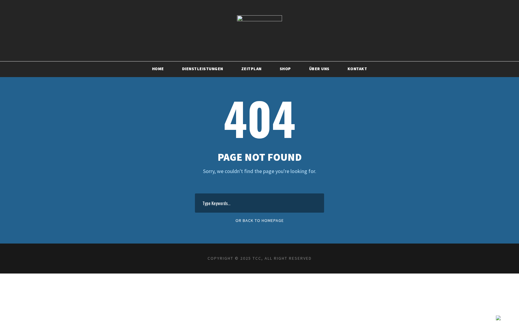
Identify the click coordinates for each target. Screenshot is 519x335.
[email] (385, 7)
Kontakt (357, 68)
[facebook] (400, 7)
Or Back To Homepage (259, 220)
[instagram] (429, 7)
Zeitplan (251, 68)
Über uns (319, 68)
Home (158, 68)
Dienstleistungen (202, 68)
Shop (285, 68)
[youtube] (414, 7)
